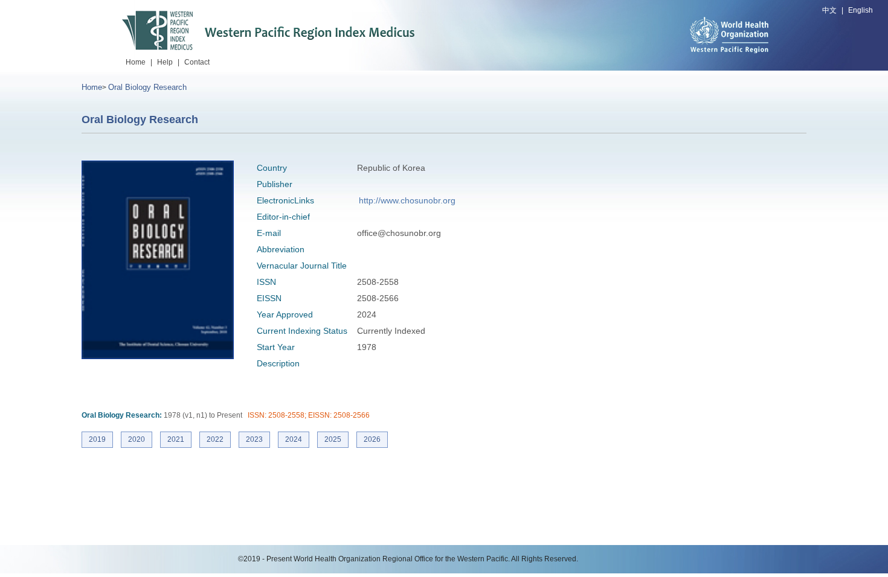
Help (165, 62)
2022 (215, 439)
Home (136, 62)
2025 (332, 439)
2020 (136, 439)
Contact (197, 62)
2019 (97, 439)
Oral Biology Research (147, 87)
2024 (293, 439)
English (860, 10)
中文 (829, 10)
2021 (175, 439)
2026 (372, 439)
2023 (254, 439)
